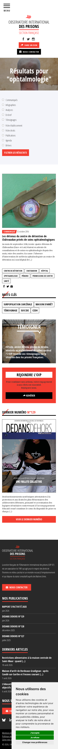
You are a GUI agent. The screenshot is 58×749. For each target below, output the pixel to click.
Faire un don (30, 45)
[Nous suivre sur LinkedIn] (11, 720)
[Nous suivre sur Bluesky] (4, 720)
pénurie (25, 276)
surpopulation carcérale (18, 304)
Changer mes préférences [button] (34, 742)
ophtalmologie (11, 276)
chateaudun (31, 270)
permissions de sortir (43, 276)
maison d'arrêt (44, 304)
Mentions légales (8, 733)
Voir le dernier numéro (29, 519)
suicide (25, 310)
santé (6, 281)
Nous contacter (30, 51)
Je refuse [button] (34, 737)
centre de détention (13, 270)
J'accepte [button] (34, 733)
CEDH (35, 310)
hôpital (44, 270)
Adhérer (30, 395)
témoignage (10, 310)
